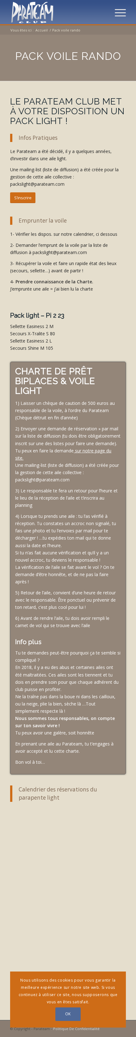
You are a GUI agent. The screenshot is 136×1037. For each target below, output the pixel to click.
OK (68, 1014)
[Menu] (117, 12)
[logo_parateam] (56, 12)
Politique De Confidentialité (76, 1028)
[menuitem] (117, 12)
